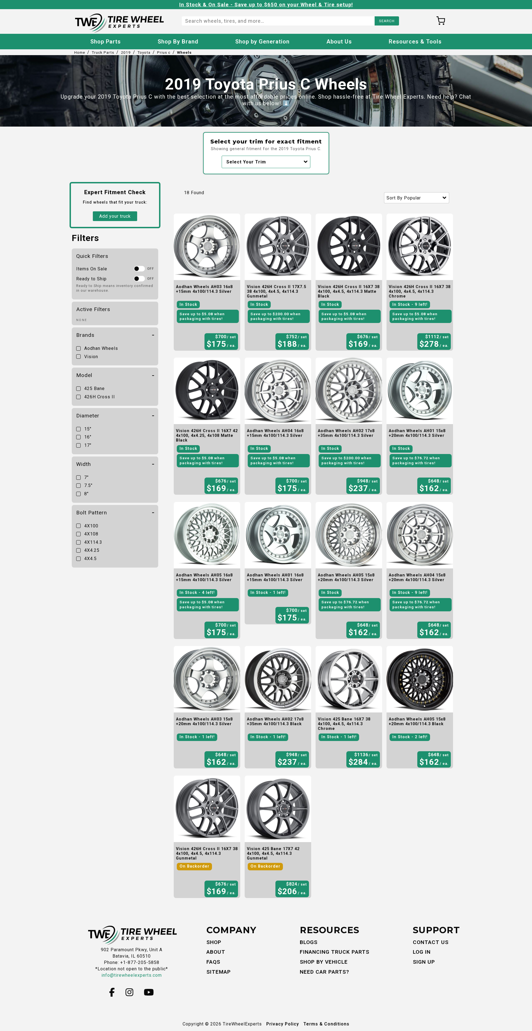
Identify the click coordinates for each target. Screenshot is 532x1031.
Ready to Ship (91, 278)
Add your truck (115, 216)
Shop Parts (105, 41)
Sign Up (424, 962)
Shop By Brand (178, 41)
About (215, 952)
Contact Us (431, 942)
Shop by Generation (262, 41)
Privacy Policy (282, 1024)
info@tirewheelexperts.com (131, 975)
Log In (422, 952)
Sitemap (218, 972)
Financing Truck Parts (334, 952)
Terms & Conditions (326, 1024)
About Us (339, 41)
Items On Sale (91, 268)
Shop (213, 942)
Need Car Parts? (324, 972)
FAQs (213, 962)
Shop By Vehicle (324, 962)
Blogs (309, 942)
